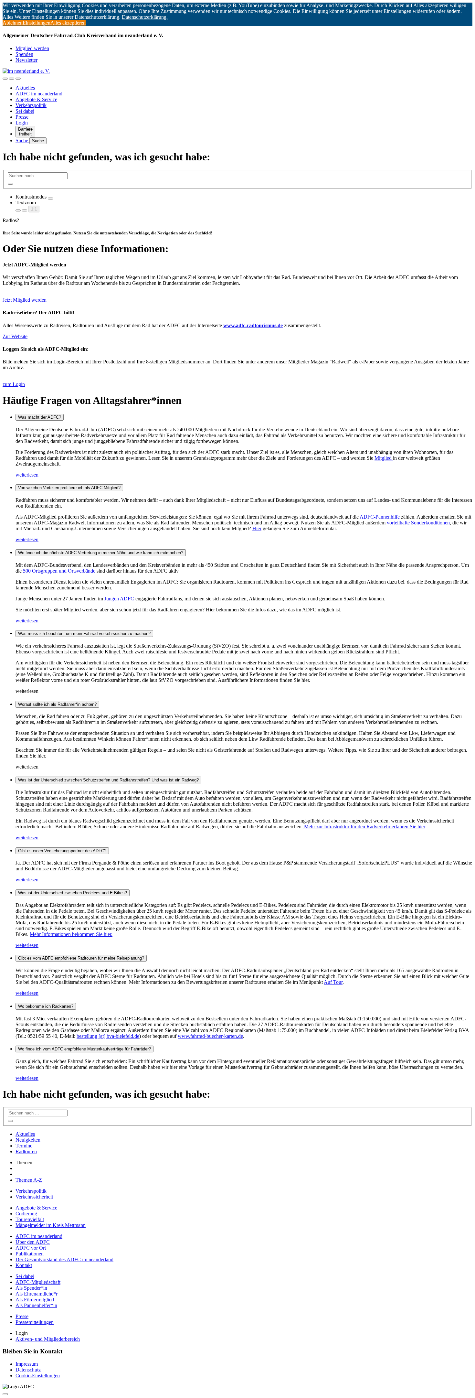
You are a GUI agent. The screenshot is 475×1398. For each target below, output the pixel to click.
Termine (24, 1145)
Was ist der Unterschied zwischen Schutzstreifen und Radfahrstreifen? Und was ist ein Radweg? (108, 780)
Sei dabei (25, 111)
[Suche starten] (10, 184)
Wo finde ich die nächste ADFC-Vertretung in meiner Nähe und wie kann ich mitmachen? (100, 552)
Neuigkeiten (28, 1140)
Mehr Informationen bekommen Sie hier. (71, 934)
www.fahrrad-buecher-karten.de (210, 1036)
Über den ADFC (33, 1242)
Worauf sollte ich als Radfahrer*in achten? (57, 704)
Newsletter (26, 60)
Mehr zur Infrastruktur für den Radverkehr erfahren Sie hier (364, 826)
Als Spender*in (31, 1288)
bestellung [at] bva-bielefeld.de (108, 1036)
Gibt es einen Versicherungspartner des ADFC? (62, 850)
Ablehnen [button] (13, 23)
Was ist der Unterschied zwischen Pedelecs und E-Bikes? (72, 892)
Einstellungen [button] (36, 23)
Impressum (27, 1364)
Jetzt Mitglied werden (25, 300)
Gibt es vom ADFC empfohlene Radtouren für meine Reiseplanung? (81, 958)
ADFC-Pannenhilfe (380, 517)
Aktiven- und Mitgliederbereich (48, 1339)
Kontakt (24, 1265)
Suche (22, 140)
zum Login (14, 384)
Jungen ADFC (119, 598)
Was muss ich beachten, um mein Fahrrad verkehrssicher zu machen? (84, 633)
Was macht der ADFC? (39, 417)
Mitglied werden (32, 48)
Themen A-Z (29, 1180)
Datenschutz (28, 1369)
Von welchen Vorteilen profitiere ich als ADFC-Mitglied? (69, 487)
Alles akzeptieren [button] (68, 23)
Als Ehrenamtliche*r (37, 1293)
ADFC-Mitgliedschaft (38, 1282)
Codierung (26, 1213)
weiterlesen (27, 475)
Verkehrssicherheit (34, 1196)
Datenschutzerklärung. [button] (145, 17)
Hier (256, 528)
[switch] (50, 198)
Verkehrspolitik (31, 105)
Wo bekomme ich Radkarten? (45, 1006)
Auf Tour (333, 982)
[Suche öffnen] (11, 79)
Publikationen (30, 1253)
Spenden (24, 54)
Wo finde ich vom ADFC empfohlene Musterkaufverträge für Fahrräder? (84, 1049)
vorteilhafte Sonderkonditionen (418, 522)
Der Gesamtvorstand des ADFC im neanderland (64, 1259)
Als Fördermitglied (35, 1299)
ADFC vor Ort (31, 1248)
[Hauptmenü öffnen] (18, 79)
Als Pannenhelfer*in (36, 1305)
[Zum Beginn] (5, 1394)
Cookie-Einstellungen (38, 1375)
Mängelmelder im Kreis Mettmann (51, 1225)
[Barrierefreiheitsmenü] (5, 79)
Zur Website (15, 336)
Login (22, 122)
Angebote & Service (36, 99)
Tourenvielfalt (30, 1219)
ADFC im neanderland (39, 93)
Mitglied (384, 458)
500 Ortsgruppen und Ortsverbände (59, 571)
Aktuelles (25, 88)
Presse (22, 117)
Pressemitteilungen (35, 1322)
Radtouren (26, 1151)
